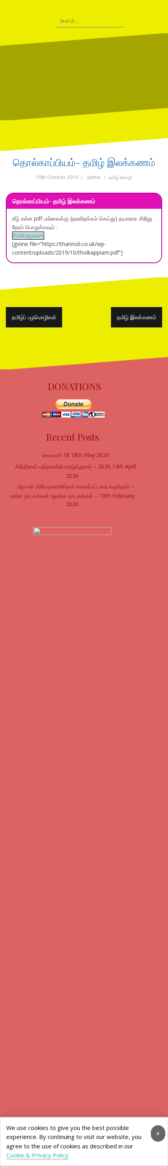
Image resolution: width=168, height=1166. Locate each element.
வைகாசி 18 (56, 455)
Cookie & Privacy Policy (37, 1155)
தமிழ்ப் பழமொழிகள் (34, 317)
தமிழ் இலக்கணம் (136, 317)
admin (94, 177)
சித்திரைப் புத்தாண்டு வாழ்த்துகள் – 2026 (63, 466)
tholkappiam (28, 235)
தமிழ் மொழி (120, 177)
